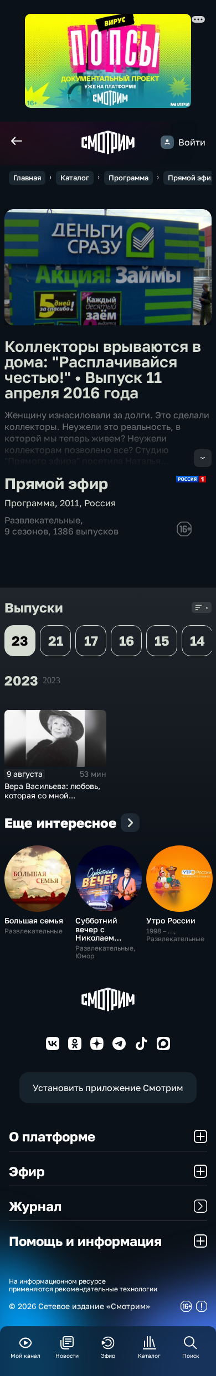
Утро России (171, 920)
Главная (27, 177)
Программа (128, 177)
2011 (69, 502)
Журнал (35, 1206)
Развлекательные (42, 520)
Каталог (74, 177)
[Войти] (167, 142)
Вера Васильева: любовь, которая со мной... (52, 790)
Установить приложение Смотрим (108, 1087)
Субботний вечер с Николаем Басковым (96, 933)
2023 (51, 680)
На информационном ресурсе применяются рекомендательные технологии (83, 1285)
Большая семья (33, 920)
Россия (100, 502)
